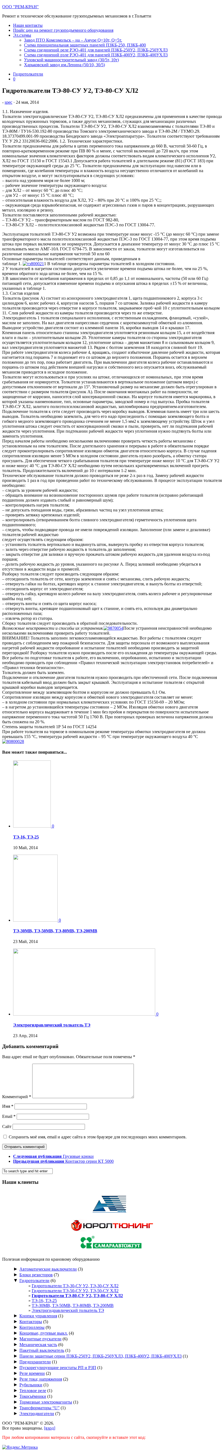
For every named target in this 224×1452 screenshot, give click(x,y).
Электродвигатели (36, 1413)
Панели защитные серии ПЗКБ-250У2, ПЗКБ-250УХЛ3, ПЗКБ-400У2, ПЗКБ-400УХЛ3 (100, 1356)
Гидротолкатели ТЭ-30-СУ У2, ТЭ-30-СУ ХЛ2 (75, 1285)
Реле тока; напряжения (40, 1379)
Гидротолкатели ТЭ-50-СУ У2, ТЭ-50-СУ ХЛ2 (75, 1290)
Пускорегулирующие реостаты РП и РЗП (57, 1367)
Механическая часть (38, 1344)
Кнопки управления (38, 1316)
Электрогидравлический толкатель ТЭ (51, 1025)
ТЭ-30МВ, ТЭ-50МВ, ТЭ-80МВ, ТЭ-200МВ (55, 931)
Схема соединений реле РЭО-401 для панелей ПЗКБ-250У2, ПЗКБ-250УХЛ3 (96, 50)
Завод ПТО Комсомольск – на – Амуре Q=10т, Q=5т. (73, 40)
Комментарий (16, 1096)
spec (8, 102)
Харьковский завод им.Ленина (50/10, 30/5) (64, 64)
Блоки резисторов (36, 1274)
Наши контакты (28, 25)
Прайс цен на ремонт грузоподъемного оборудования (63, 30)
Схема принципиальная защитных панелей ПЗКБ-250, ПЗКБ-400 (85, 45)
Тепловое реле (32, 1390)
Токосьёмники (32, 1396)
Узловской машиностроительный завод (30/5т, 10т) (71, 59)
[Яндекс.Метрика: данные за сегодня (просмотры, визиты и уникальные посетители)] (20, 1447)
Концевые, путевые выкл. (43, 1333)
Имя (7, 1106)
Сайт (6, 1126)
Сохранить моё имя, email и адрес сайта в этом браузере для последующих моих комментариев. (98, 1137)
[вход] (49, 1428)
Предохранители (35, 1362)
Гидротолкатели (28, 74)
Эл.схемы (22, 35)
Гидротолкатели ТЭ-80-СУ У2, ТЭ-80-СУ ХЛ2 (77, 1295)
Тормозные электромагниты (45, 1402)
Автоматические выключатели (48, 1269)
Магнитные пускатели (40, 1339)
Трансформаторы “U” (39, 1407)
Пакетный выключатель (41, 1350)
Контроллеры (32, 1327)
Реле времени (32, 1373)
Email (9, 1116)
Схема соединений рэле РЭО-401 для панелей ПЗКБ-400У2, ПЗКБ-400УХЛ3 (96, 55)
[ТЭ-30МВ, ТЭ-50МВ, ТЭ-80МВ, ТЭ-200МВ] (36, 920)
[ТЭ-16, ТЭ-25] (32, 826)
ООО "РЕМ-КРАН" (20, 6)
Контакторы (30, 1321)
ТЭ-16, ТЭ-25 (26, 837)
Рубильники (30, 1384)
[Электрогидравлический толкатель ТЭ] (84, 1014)
